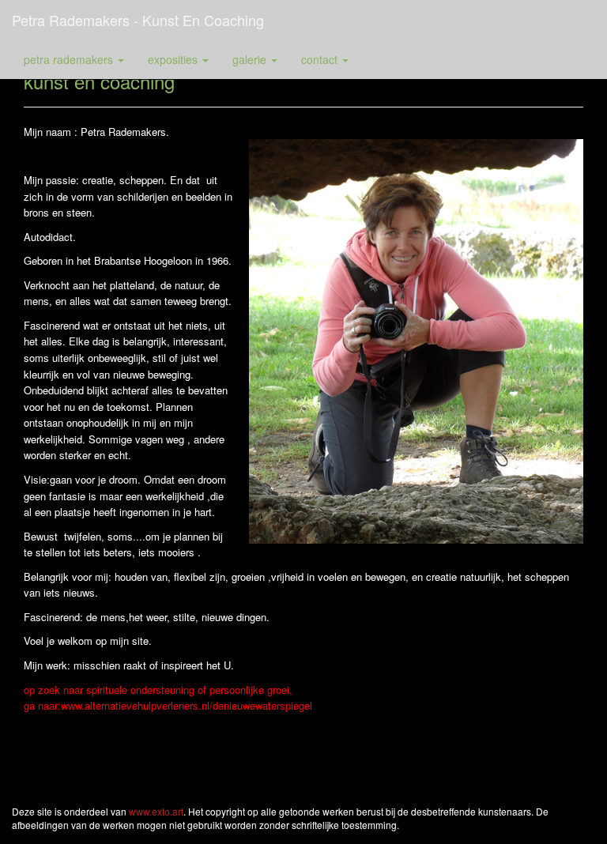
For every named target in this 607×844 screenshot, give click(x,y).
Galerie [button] (251, 59)
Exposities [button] (174, 59)
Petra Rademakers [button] (70, 59)
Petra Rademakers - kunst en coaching (138, 19)
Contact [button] (321, 59)
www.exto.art (156, 811)
